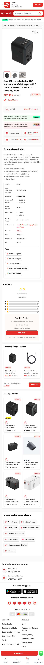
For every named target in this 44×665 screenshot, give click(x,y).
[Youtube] (29, 603)
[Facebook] (9, 603)
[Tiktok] (24, 603)
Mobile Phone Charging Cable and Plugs (27, 226)
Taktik (4, 640)
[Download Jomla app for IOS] (30, 591)
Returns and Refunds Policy (30, 629)
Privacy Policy (27, 634)
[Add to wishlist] (32, 32)
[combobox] (26, 13)
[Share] (37, 32)
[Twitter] (19, 603)
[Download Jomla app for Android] (14, 591)
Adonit (19, 231)
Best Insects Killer (9, 636)
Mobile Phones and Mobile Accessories (25, 25)
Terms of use (27, 643)
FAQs (24, 647)
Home (4, 25)
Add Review (22, 333)
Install (37, 4)
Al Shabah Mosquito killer (11, 644)
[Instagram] (14, 603)
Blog (23, 624)
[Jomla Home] (6, 13)
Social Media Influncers (11, 632)
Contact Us (6, 620)
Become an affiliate (9, 628)
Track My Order (28, 638)
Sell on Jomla (7, 624)
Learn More (23, 119)
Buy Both (34, 384)
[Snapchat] (34, 603)
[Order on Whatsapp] (41, 653)
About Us (25, 620)
